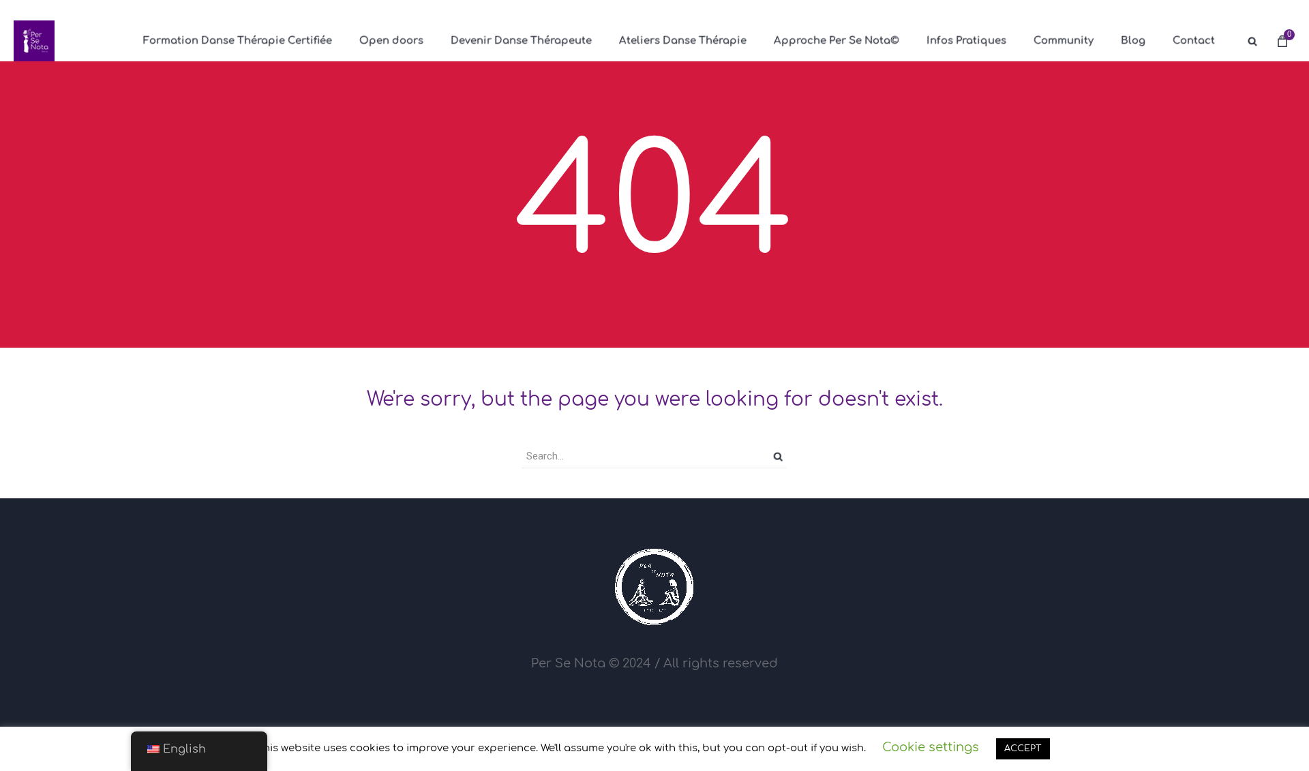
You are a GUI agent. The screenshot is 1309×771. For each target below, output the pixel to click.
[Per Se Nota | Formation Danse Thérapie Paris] (34, 40)
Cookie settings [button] (930, 747)
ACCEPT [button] (1023, 748)
